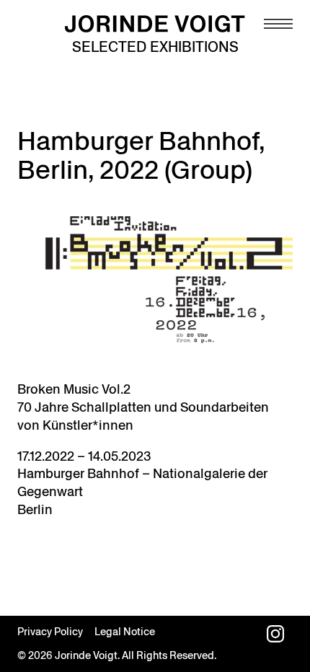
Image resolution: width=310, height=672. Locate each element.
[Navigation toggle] (278, 24)
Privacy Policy (50, 631)
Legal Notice (124, 631)
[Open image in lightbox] (155, 282)
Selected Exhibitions (155, 47)
